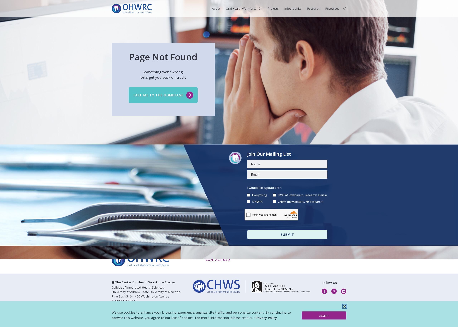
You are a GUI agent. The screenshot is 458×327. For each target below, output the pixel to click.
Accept (324, 315)
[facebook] (324, 291)
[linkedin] (251, 286)
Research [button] (313, 9)
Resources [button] (332, 9)
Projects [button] (273, 9)
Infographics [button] (292, 9)
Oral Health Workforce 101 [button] (244, 9)
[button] (344, 306)
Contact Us (217, 259)
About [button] (216, 9)
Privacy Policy (266, 318)
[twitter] (334, 291)
